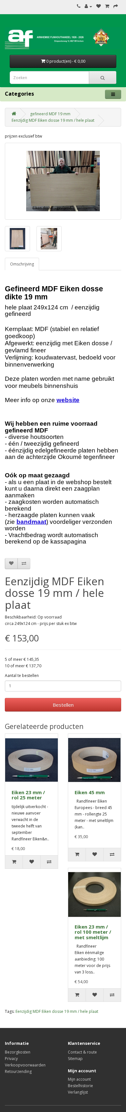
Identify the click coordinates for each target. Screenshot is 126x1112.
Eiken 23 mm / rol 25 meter (28, 795)
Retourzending (18, 1071)
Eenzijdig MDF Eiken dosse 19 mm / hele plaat (53, 120)
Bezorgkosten (17, 1052)
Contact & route (82, 1052)
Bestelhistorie (80, 1085)
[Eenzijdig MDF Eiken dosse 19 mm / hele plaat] (63, 181)
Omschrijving (22, 264)
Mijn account (79, 1079)
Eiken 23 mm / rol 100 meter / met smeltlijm (93, 932)
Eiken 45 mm (90, 792)
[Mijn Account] (88, 6)
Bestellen (63, 704)
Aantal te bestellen (22, 675)
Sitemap (75, 1058)
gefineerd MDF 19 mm (50, 114)
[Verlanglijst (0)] (98, 6)
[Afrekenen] (115, 6)
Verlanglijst (78, 1092)
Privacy (11, 1058)
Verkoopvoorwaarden (25, 1065)
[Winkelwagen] (107, 6)
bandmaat (31, 521)
